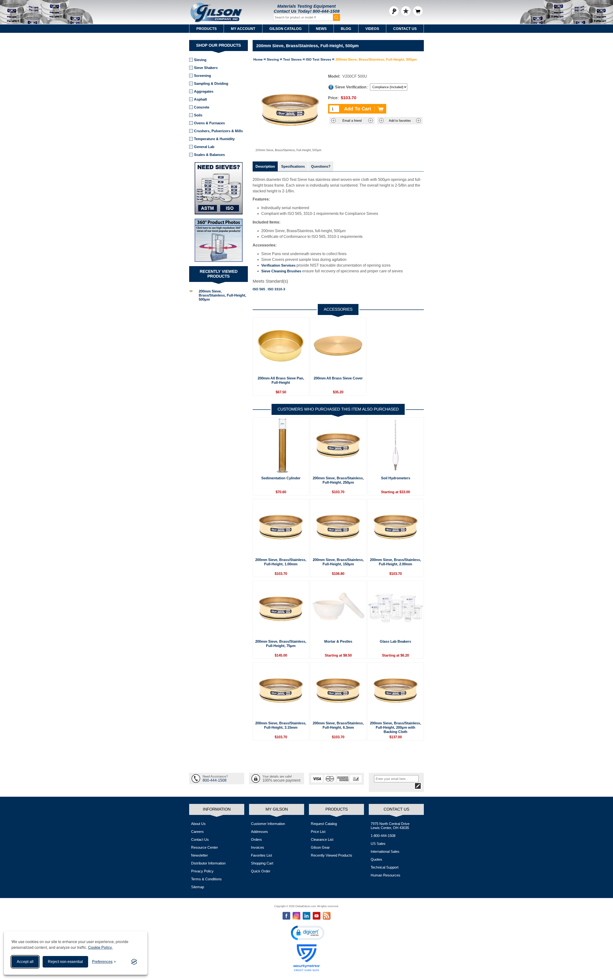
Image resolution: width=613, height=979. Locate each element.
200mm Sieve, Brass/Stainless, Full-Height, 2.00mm (395, 562)
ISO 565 (259, 289)
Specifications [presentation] (293, 166)
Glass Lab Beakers (395, 641)
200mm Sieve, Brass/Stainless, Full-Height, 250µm (338, 480)
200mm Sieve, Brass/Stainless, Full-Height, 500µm (222, 295)
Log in (394, 11)
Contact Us (405, 29)
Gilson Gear (320, 847)
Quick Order (260, 871)
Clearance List (322, 839)
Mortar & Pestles (338, 641)
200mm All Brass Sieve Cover (338, 378)
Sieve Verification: (351, 87)
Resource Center (204, 847)
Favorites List (261, 855)
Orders (256, 839)
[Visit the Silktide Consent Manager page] (134, 962)
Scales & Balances (209, 155)
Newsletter (199, 855)
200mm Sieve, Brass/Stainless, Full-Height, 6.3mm (338, 725)
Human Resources (385, 875)
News (321, 29)
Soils (198, 115)
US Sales (378, 844)
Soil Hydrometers (395, 478)
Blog (346, 29)
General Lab (204, 147)
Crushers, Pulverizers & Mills (218, 131)
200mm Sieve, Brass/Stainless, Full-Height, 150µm (338, 562)
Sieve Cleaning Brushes (281, 271)
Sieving (200, 60)
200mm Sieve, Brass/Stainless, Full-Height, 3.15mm (280, 725)
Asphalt (200, 99)
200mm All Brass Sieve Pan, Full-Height (281, 380)
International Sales (385, 851)
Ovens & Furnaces (209, 123)
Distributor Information (208, 863)
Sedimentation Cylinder (281, 478)
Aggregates (203, 91)
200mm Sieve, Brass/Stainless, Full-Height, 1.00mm (280, 562)
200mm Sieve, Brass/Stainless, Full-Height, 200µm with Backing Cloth (395, 727)
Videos (372, 29)
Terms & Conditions (206, 879)
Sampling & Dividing (211, 83)
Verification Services (278, 265)
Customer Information (268, 824)
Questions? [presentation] (320, 166)
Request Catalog (324, 824)
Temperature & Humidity (214, 139)
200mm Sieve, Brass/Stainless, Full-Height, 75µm (280, 643)
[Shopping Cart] (418, 11)
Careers (197, 832)
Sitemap (197, 887)
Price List (318, 832)
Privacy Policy (202, 871)
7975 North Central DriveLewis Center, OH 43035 (390, 826)
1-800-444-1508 (383, 836)
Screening (202, 76)
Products (206, 29)
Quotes (376, 859)
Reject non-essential (65, 962)
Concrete (201, 107)
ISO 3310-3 (276, 289)
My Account (243, 29)
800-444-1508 (326, 11)
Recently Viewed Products (331, 855)
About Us (198, 824)
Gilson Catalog (285, 29)
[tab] (265, 166)
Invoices (257, 847)
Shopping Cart (262, 863)
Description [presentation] (265, 166)
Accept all (25, 962)
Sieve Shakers (206, 68)
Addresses (259, 832)
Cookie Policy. (100, 947)
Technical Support (384, 867)
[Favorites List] (406, 11)
